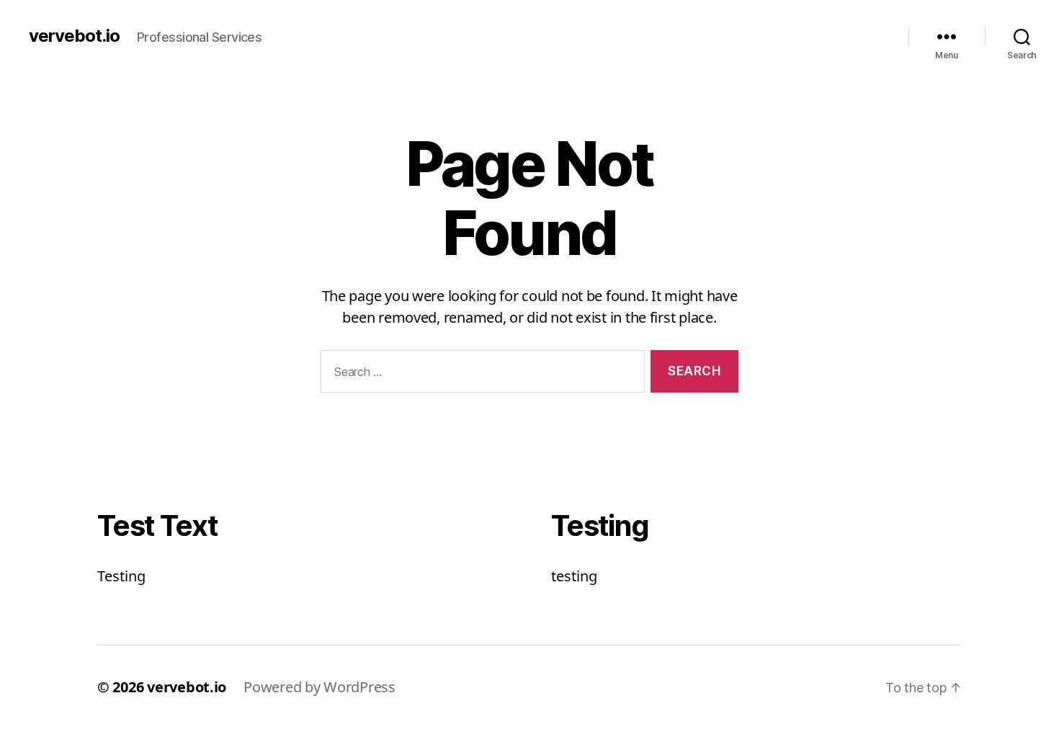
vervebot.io (74, 36)
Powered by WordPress (319, 687)
